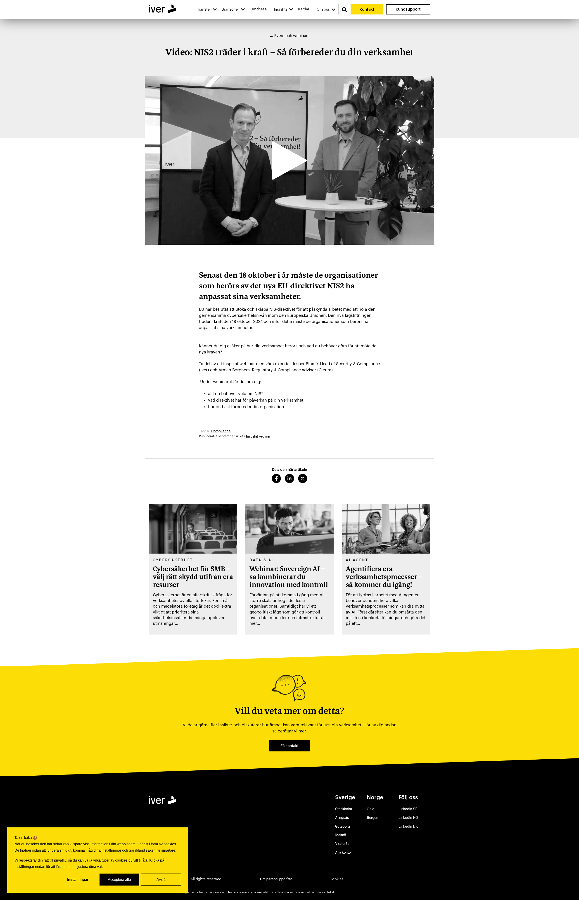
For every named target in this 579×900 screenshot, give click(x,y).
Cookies (336, 879)
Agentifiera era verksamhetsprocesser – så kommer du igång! (384, 577)
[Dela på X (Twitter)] (302, 478)
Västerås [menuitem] (342, 843)
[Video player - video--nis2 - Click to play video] (289, 160)
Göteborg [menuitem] (342, 826)
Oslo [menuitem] (370, 809)
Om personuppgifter (276, 879)
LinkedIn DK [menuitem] (408, 826)
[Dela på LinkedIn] (289, 478)
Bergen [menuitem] (372, 817)
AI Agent (357, 560)
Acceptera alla (119, 879)
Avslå (161, 879)
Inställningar (77, 879)
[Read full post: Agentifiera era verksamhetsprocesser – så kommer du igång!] (386, 529)
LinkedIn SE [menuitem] (408, 809)
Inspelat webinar (258, 436)
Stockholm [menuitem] (343, 809)
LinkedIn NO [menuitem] (408, 817)
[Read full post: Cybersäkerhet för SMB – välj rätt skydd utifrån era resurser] (193, 529)
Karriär (303, 9)
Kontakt (367, 9)
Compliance (221, 431)
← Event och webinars (289, 35)
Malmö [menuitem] (340, 835)
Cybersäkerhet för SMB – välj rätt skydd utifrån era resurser (193, 577)
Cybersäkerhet (173, 560)
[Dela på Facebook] (276, 478)
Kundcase (258, 9)
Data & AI (261, 560)
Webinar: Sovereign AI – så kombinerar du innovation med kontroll (288, 577)
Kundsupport (408, 9)
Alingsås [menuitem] (342, 817)
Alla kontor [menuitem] (343, 852)
